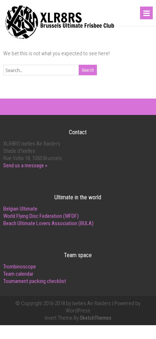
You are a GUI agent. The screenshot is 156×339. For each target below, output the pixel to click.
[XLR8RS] (59, 39)
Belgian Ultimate (20, 209)
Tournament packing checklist (34, 281)
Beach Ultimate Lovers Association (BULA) (48, 223)
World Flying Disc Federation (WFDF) (41, 216)
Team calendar (18, 274)
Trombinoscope (19, 266)
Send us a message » (25, 165)
